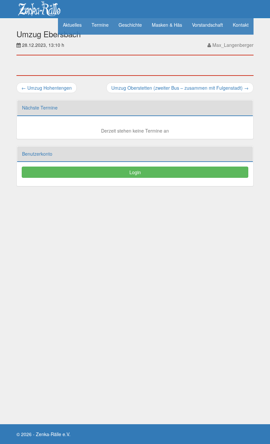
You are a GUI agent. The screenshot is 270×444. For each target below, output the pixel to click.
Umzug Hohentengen (46, 87)
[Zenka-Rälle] (39, 7)
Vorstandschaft (207, 24)
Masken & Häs (167, 24)
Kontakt (241, 24)
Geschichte (130, 24)
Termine (100, 24)
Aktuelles (72, 24)
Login (135, 172)
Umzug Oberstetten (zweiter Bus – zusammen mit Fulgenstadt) (180, 87)
